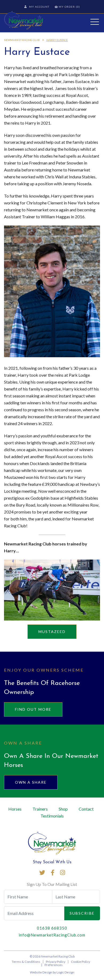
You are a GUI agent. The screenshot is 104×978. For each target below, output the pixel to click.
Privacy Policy (55, 962)
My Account (39, 6)
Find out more (33, 709)
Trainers (40, 808)
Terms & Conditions (26, 962)
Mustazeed (52, 631)
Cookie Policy (80, 962)
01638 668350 (52, 928)
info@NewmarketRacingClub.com (52, 934)
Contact (86, 808)
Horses (15, 808)
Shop (63, 808)
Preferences (54, 965)
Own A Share (31, 782)
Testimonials (52, 815)
